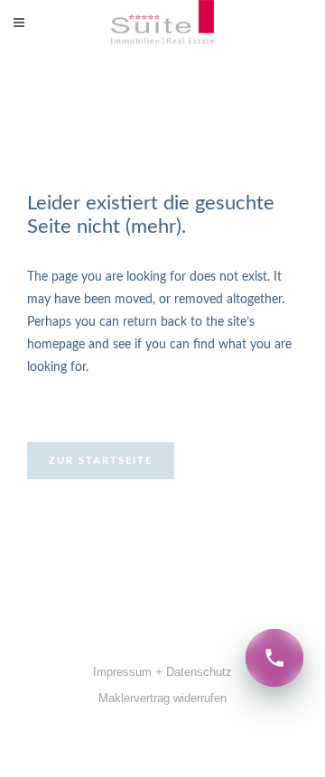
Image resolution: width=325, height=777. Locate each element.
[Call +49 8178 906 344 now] (274, 658)
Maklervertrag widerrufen (162, 698)
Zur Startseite (101, 461)
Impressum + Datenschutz (162, 672)
